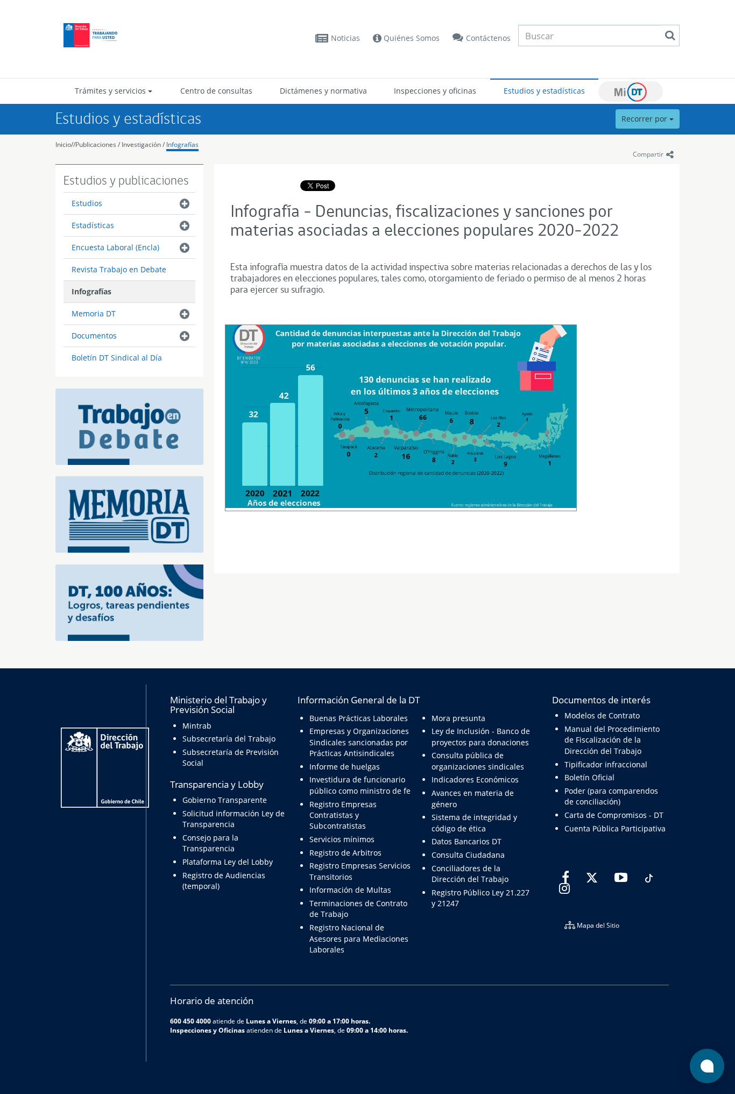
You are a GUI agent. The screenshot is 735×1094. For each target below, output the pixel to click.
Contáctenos (488, 38)
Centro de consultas (216, 91)
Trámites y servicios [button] (111, 91)
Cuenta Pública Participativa (615, 828)
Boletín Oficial (589, 777)
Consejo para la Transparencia (210, 842)
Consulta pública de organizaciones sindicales (478, 760)
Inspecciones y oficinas (435, 91)
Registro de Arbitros (345, 853)
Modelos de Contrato (602, 715)
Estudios (87, 203)
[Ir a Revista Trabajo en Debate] (129, 425)
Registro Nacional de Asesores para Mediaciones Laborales (358, 938)
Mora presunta (458, 718)
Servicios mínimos (341, 839)
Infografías (182, 144)
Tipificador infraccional (605, 764)
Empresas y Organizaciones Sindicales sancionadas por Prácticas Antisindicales (359, 742)
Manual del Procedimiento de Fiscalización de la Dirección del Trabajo (612, 740)
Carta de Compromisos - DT (613, 815)
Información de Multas (350, 890)
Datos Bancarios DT (466, 841)
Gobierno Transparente (224, 800)
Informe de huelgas (344, 766)
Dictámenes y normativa (323, 91)
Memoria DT (94, 313)
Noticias (345, 38)
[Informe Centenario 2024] (129, 601)
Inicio (63, 144)
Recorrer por (645, 119)
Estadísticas (93, 225)
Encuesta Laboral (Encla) (115, 247)
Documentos (94, 335)
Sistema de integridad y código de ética (474, 822)
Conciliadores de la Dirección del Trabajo (470, 873)
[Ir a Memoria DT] (129, 514)
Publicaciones (96, 144)
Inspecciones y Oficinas (207, 1030)
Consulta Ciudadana (468, 855)
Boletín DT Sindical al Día (117, 357)
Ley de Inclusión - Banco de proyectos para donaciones (481, 736)
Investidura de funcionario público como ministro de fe (360, 784)
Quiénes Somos (410, 38)
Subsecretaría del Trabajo (228, 738)
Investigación (141, 144)
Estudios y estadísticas (544, 91)
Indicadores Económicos (475, 779)
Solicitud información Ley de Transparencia (233, 818)
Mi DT (630, 91)
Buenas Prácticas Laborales (358, 718)
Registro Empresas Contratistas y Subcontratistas (343, 815)
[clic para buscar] (670, 35)
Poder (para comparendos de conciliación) (611, 796)
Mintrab (196, 726)
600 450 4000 (190, 1021)
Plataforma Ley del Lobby (227, 862)
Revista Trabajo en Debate (119, 269)
